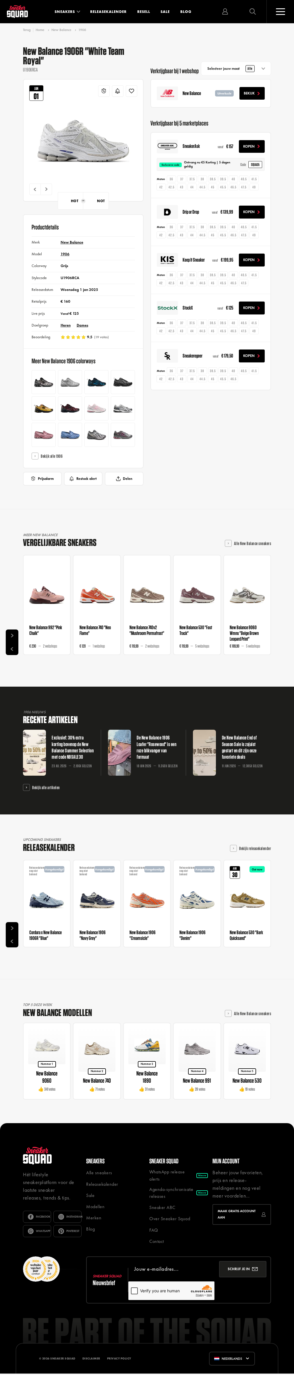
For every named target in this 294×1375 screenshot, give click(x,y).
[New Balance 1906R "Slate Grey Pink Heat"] (123, 435)
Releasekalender (108, 11)
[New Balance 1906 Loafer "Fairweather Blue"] (70, 435)
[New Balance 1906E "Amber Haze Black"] (44, 408)
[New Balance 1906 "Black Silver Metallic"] (44, 382)
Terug (27, 30)
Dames (82, 325)
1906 (82, 30)
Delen (127, 478)
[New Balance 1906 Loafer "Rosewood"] (44, 435)
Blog (186, 11)
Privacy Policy (119, 1358)
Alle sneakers (99, 1173)
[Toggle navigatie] (280, 11)
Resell (143, 11)
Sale (165, 11)
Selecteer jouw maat (230, 68)
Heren (66, 325)
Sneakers (65, 11)
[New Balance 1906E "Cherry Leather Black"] (70, 408)
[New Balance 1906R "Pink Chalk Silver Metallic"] (96, 408)
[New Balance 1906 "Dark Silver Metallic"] (70, 382)
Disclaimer (91, 1358)
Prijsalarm (46, 478)
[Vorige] (35, 189)
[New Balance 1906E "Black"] (123, 382)
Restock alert (86, 478)
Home (40, 30)
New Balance (61, 30)
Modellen (95, 1207)
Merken (93, 1218)
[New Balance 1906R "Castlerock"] (123, 408)
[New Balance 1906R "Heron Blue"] (96, 435)
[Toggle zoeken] (252, 11)
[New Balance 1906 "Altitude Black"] (96, 382)
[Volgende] (46, 189)
